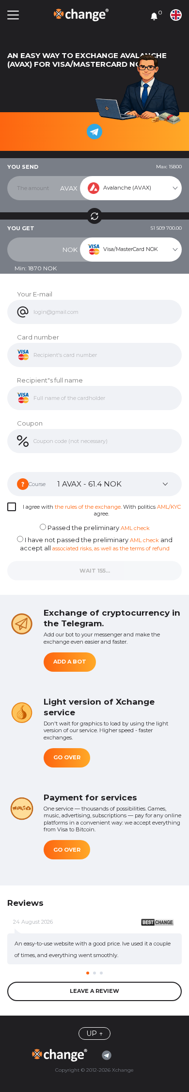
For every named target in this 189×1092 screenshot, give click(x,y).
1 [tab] (87, 973)
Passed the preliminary (98, 527)
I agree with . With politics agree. (102, 510)
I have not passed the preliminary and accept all (96, 544)
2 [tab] (94, 973)
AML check (135, 528)
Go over (66, 757)
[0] (154, 16)
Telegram (109, 1055)
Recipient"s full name (50, 380)
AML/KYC (169, 506)
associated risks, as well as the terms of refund (111, 548)
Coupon (30, 423)
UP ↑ (94, 1033)
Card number (38, 337)
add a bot (69, 661)
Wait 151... (94, 570)
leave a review (94, 991)
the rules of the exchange (88, 506)
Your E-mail (34, 294)
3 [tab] (101, 973)
